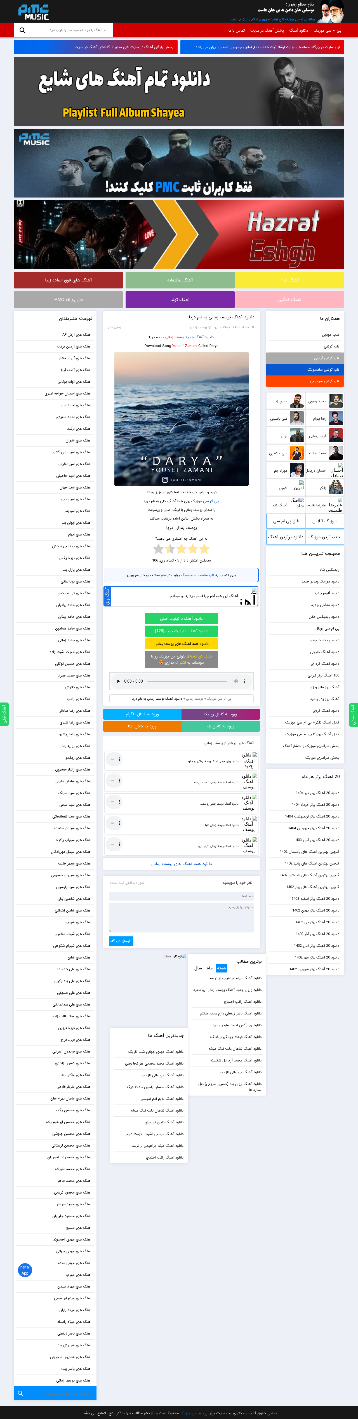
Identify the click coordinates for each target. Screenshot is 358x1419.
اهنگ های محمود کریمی (72, 1192)
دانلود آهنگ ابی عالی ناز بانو (241, 1072)
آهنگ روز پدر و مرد (324, 699)
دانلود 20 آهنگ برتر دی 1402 (317, 922)
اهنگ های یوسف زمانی (73, 1380)
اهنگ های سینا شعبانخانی (71, 816)
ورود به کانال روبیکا (220, 714)
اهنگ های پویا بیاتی (76, 581)
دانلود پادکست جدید (324, 640)
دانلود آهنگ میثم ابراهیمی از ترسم (236, 978)
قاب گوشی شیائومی (324, 381)
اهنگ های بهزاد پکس (75, 558)
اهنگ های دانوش (78, 687)
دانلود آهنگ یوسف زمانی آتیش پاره (218, 846)
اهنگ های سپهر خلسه (74, 863)
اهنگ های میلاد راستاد (74, 1322)
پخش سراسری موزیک (322, 758)
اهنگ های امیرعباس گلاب (72, 452)
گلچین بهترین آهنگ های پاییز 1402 (312, 863)
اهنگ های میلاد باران (75, 1310)
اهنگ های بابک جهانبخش (71, 546)
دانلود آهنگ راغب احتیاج (243, 1002)
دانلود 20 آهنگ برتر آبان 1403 (316, 840)
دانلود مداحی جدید (325, 605)
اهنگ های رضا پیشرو (75, 734)
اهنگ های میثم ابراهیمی (72, 1298)
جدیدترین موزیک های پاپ (324, 539)
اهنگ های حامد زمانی (74, 640)
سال (198, 968)
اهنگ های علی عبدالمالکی (72, 1004)
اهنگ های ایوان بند (76, 523)
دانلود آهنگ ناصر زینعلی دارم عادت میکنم (231, 1013)
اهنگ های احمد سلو (76, 405)
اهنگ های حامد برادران (73, 605)
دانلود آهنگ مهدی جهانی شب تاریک (155, 1052)
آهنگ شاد (289, 280)
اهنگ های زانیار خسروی (73, 769)
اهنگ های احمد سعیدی (73, 417)
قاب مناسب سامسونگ (197, 575)
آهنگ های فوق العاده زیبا (68, 280)
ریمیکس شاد (329, 570)
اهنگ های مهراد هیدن (74, 1286)
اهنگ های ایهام (79, 534)
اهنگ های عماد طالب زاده (72, 1016)
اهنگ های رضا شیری (75, 722)
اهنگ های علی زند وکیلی (72, 981)
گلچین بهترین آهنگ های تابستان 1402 (309, 875)
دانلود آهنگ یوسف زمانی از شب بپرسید (216, 783)
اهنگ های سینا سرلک (74, 793)
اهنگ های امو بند (78, 511)
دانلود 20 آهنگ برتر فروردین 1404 (313, 828)
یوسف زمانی (174, 337)
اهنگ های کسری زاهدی (73, 1063)
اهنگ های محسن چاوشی (71, 1134)
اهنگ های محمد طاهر (74, 1181)
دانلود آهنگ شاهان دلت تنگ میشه (235, 1049)
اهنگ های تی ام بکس (74, 593)
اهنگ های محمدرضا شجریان (69, 1157)
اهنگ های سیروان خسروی (71, 875)
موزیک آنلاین (324, 521)
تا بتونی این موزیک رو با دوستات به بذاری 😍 (181, 659)
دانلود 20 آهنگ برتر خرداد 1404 (315, 805)
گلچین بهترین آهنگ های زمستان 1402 (309, 852)
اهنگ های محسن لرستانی (71, 1145)
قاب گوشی (331, 346)
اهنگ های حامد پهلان (74, 617)
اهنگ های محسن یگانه (73, 1110)
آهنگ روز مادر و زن (324, 687)
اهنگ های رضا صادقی (74, 711)
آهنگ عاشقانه (180, 280)
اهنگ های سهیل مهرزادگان (71, 852)
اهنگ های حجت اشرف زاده (70, 652)
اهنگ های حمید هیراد (74, 675)
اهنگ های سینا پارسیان (73, 887)
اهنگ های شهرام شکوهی (72, 946)
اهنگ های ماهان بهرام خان (70, 1098)
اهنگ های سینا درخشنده (72, 828)
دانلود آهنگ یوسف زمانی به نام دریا (222, 317)
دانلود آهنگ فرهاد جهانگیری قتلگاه (236, 1037)
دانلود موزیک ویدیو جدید (320, 581)
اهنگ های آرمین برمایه (73, 346)
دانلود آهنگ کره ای (325, 664)
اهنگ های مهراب (78, 1275)
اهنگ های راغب (79, 699)
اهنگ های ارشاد (79, 429)
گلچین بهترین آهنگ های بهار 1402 (312, 887)
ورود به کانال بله (220, 726)
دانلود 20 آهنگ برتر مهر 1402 (317, 957)
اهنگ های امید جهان (75, 487)
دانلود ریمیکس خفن (324, 617)
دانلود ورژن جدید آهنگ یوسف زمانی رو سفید (213, 761)
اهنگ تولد (180, 299)
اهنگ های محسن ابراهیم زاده (68, 1122)
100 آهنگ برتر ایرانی (323, 675)
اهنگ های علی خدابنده (74, 969)
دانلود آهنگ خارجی (324, 652)
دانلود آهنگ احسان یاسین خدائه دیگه (155, 1087)
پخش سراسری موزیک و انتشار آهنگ (311, 746)
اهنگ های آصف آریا (76, 370)
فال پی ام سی (286, 521)
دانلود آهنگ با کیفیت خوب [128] (181, 631)
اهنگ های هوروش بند (74, 1345)
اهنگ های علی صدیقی (74, 993)
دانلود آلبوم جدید (326, 593)
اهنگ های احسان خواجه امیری (67, 393)
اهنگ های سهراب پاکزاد (73, 840)
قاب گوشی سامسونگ (323, 370)
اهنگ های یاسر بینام (76, 1369)
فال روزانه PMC (68, 299)
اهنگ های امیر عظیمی (74, 464)
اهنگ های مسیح (78, 1228)
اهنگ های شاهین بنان (74, 899)
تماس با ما (237, 30)
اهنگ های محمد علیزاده (73, 1169)
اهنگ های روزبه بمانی (74, 746)
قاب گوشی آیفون (326, 358)
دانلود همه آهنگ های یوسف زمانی (181, 644)
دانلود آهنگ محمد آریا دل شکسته (236, 1060)
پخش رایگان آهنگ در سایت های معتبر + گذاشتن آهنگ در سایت (124, 47)
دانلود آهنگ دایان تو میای (164, 1122)
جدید (189, 337)
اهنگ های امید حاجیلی (73, 476)
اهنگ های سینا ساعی (75, 805)
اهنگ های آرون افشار (75, 358)
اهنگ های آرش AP (76, 335)
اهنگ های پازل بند (77, 570)
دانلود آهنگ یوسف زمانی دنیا (222, 825)
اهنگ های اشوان (78, 440)
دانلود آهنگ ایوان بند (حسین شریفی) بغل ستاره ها (230, 1087)
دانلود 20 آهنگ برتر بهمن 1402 (315, 910)
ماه (210, 968)
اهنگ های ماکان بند (76, 1075)
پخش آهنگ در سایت (267, 30)
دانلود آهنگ (298, 30)
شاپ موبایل (330, 335)
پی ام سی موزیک (32, 12)
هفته (221, 968)
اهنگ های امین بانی (76, 499)
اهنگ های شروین (78, 922)
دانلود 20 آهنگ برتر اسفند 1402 (315, 899)
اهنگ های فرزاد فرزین (74, 1028)
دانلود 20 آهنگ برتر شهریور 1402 (314, 969)
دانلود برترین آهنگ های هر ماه (285, 539)
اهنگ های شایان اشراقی (73, 910)
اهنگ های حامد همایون (73, 628)
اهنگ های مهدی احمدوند (72, 1239)
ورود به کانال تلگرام (142, 714)
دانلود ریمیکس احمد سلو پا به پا (237, 1025)
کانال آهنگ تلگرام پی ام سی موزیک (312, 722)
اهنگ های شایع (79, 957)
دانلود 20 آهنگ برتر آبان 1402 (316, 946)
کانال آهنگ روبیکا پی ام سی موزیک (312, 734)
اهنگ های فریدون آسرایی (71, 1051)
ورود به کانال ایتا (142, 726)
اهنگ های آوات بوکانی (74, 382)
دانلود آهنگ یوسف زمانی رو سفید (219, 804)
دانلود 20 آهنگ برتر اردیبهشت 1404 (312, 816)
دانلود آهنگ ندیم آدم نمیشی (162, 1099)
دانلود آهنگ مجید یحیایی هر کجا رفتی (154, 1063)
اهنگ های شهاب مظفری (73, 934)
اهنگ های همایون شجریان (70, 1357)
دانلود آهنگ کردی (326, 711)
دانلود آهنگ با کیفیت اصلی (181, 618)
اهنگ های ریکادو (78, 758)
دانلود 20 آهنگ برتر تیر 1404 (317, 793)
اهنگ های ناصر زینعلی (74, 1333)
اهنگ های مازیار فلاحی (73, 1087)
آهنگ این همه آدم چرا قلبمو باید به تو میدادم (204, 596)
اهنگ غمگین (289, 299)
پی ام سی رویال (327, 628)
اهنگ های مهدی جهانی (73, 1251)
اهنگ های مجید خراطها (73, 1204)
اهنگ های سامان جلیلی (73, 781)
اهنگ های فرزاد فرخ (76, 1040)
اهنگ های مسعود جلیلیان (71, 1216)
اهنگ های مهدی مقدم (74, 1263)
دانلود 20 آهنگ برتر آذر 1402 (317, 934)
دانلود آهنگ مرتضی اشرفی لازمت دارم (154, 1134)
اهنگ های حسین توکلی (73, 664)
